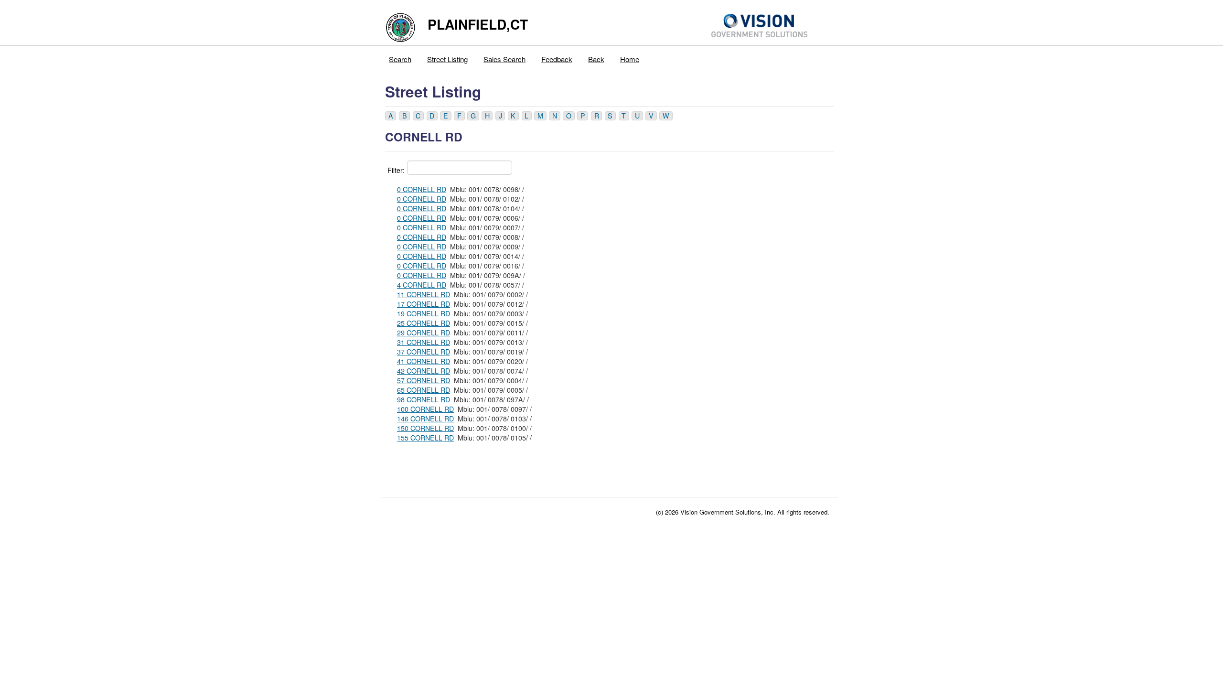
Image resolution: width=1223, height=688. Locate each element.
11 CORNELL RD (423, 294)
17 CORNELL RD (423, 304)
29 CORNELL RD (423, 332)
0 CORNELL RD (421, 189)
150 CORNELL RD (425, 428)
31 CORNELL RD (423, 342)
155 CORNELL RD (425, 437)
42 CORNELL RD (423, 371)
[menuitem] (400, 57)
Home (629, 59)
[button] (390, 115)
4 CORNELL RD (421, 285)
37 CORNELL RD (423, 351)
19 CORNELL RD (423, 313)
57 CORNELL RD (423, 380)
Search (400, 59)
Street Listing (447, 59)
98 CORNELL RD (423, 399)
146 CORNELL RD (425, 418)
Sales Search (504, 59)
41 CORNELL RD (423, 361)
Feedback (556, 59)
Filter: (396, 170)
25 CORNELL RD (423, 323)
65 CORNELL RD (423, 390)
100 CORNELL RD (425, 409)
